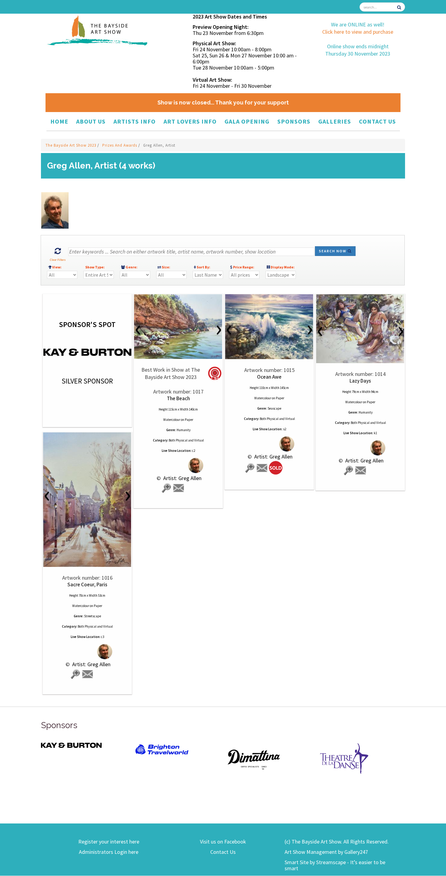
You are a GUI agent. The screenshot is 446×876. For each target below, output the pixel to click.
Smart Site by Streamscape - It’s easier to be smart (335, 865)
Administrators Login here (108, 851)
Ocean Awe (269, 376)
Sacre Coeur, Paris (87, 584)
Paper (189, 420)
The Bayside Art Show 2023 (71, 145)
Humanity (184, 430)
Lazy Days (360, 380)
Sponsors (293, 121)
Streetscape (92, 616)
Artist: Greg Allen (181, 478)
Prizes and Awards (120, 145)
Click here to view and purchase (357, 31)
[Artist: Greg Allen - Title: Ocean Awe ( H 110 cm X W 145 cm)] (269, 326)
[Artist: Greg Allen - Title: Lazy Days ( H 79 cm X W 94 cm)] (360, 328)
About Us (91, 121)
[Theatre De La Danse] (344, 758)
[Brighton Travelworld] (162, 749)
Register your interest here (108, 841)
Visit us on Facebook (223, 841)
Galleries (334, 121)
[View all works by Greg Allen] (178, 465)
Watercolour (171, 420)
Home (59, 121)
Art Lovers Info (190, 121)
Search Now (333, 251)
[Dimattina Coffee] (253, 759)
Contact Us (377, 121)
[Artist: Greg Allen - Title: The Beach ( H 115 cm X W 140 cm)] (178, 326)
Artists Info (134, 121)
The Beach (178, 398)
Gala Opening (247, 121)
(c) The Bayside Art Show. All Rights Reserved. (337, 841)
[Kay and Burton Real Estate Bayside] (71, 745)
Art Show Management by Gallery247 (326, 851)
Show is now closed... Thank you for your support (223, 102)
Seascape (274, 408)
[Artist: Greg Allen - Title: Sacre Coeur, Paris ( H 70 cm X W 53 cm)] (87, 499)
